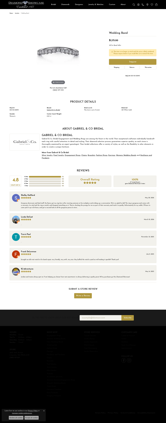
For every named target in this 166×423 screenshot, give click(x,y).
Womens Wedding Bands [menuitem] (56, 339)
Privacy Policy (113, 413)
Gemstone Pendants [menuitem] (54, 389)
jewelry (17, 13)
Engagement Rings (72, 155)
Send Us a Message (128, 345)
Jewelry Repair (89, 339)
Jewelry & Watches (95, 4)
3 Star (26, 181)
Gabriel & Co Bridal (53, 110)
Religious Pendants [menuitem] (54, 396)
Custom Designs (90, 335)
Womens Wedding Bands (126, 155)
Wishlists (124, 342)
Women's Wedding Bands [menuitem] (56, 383)
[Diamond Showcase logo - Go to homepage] (26, 4)
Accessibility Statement (146, 413)
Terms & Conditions (127, 413)
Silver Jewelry (47, 155)
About (123, 4)
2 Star (26, 183)
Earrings (111, 155)
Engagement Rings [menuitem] (54, 335)
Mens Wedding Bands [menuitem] (55, 342)
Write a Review (83, 296)
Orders (123, 339)
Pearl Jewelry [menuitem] (51, 364)
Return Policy (100, 413)
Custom (112, 4)
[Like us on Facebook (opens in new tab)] (123, 360)
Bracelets (91, 155)
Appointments (126, 348)
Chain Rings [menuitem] (51, 386)
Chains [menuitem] (49, 358)
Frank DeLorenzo (28, 252)
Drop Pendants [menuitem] (52, 393)
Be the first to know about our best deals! (55, 318)
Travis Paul (26, 234)
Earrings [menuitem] (50, 351)
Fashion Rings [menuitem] (52, 348)
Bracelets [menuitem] (50, 361)
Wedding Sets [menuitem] (52, 345)
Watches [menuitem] (50, 374)
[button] (134, 4)
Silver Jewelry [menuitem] (51, 367)
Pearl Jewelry (58, 155)
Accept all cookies (31, 418)
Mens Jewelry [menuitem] (51, 370)
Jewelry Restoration (91, 351)
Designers (79, 4)
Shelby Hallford (28, 195)
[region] (58, 51)
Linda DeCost (27, 217)
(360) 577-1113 (58, 90)
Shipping (116, 67)
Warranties (148, 67)
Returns (132, 67)
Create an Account (128, 335)
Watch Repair (89, 345)
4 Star (26, 179)
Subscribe (127, 318)
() (63, 176)
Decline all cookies (16, 418)
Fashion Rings (101, 155)
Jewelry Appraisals (91, 342)
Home (11, 13)
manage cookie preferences (22, 413)
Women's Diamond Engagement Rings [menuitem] (61, 380)
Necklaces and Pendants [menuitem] (56, 355)
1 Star (26, 185)
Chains (84, 155)
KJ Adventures (27, 269)
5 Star (26, 176)
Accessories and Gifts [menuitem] (55, 377)
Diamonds (65, 4)
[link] (143, 4)
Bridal (53, 4)
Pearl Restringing (90, 348)
